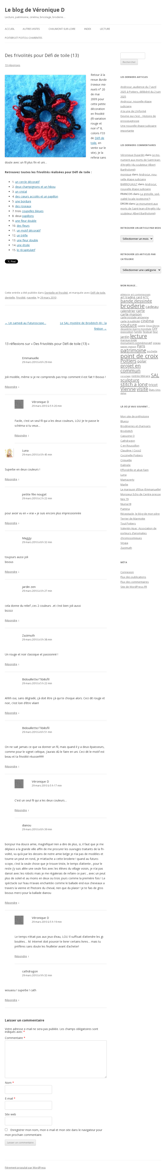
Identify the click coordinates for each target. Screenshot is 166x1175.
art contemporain (140, 294)
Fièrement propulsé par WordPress (25, 1167)
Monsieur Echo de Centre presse (140, 494)
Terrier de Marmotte (132, 518)
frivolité (21, 297)
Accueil (10, 29)
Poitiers (128, 361)
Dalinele (125, 465)
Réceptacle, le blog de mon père (140, 514)
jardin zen (29, 587)
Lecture (105, 29)
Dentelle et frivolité (56, 292)
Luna (25, 450)
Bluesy (124, 421)
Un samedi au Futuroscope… (25, 323)
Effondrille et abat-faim (134, 470)
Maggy (27, 538)
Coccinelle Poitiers (131, 455)
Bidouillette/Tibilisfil (35, 679)
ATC (146, 297)
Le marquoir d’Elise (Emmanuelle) (140, 489)
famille (138, 331)
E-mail (10, 1098)
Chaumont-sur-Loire (62, 29)
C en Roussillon (129, 445)
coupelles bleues (33, 211)
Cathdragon (127, 441)
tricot (153, 384)
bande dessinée (136, 301)
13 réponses (12, 65)
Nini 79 (124, 499)
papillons (28, 216)
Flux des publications (133, 577)
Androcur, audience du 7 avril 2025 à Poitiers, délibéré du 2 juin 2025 (140, 91)
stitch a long (134, 384)
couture (128, 325)
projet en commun (130, 368)
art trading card (131, 297)
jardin (124, 337)
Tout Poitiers (128, 523)
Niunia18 (125, 504)
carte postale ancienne (134, 317)
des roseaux (23, 206)
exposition (126, 332)
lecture (138, 336)
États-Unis (155, 389)
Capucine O (127, 436)
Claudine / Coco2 (130, 450)
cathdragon (30, 971)
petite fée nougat (34, 494)
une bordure (23, 201)
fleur (155, 331)
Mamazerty (127, 479)
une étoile (23, 245)
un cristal (21, 191)
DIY (154, 328)
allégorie (125, 294)
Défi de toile (97, 292)
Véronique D (40, 402)
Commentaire (15, 1038)
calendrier (127, 311)
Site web (10, 1114)
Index (87, 29)
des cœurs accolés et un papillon (36, 196)
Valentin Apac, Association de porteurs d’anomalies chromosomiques (138, 533)
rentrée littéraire (140, 376)
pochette (152, 351)
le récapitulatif (26, 250)
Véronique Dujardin (132, 155)
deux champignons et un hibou (35, 187)
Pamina (125, 509)
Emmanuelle (30, 358)
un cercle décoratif (27, 182)
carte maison (131, 314)
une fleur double (25, 221)
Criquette (126, 460)
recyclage (125, 376)
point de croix (139, 356)
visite (142, 389)
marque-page (128, 340)
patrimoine (133, 350)
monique (125, 174)
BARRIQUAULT (128, 184)
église (123, 393)
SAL (155, 375)
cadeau (152, 306)
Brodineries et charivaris (135, 426)
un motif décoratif (28, 230)
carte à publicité (130, 321)
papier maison (128, 346)
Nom (9, 1083)
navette (31, 297)
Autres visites (31, 29)
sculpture (129, 380)
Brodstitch (126, 431)
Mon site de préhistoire (134, 416)
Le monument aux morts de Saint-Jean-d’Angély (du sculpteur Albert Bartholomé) (140, 208)
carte (140, 310)
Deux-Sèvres (152, 325)
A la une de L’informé (133, 111)
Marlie (124, 484)
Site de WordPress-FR (133, 587)
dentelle (10, 297)
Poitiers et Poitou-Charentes (23, 38)
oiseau (157, 343)
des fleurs (23, 226)
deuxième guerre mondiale (135, 329)
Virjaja (124, 543)
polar (142, 361)
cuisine (141, 325)
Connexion (127, 572)
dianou (26, 825)
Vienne (128, 389)
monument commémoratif (136, 343)
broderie (132, 306)
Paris (141, 346)
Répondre (11, 387)
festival (147, 332)
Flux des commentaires (134, 582)
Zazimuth (28, 635)
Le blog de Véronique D (35, 9)
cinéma (147, 320)
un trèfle (22, 235)
